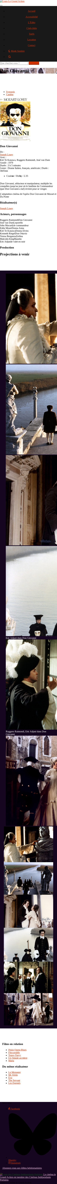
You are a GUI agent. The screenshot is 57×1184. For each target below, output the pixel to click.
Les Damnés (14, 1083)
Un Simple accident (17, 1058)
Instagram (15, 1163)
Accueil (31, 11)
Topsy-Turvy (14, 1055)
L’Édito (31, 22)
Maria (11, 1060)
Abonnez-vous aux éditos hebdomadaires (22, 1168)
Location (31, 39)
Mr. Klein (13, 1075)
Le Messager (14, 1072)
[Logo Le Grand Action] (12, 1)
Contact (31, 45)
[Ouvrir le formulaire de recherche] (31, 58)
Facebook (15, 1108)
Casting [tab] (9, 94)
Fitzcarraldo (14, 1052)
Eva (10, 1077)
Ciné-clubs (31, 28)
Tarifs (31, 34)
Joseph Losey (6, 154)
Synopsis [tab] (10, 91)
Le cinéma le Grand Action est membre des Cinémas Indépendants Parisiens (28, 1177)
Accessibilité (32, 16)
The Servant (14, 1080)
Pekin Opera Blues (17, 1050)
